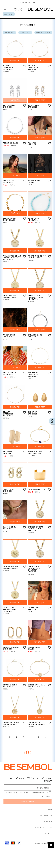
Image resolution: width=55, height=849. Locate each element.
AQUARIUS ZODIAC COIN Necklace (37, 257)
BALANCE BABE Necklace (35, 336)
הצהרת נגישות (47, 821)
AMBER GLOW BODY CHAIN (9, 219)
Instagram (48, 833)
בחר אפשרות (15, 60)
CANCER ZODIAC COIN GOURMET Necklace (35, 529)
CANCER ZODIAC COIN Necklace (11, 567)
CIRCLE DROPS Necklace (10, 686)
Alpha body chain (34, 181)
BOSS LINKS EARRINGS (8, 490)
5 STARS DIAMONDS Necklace (33, 67)
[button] (20, 9)
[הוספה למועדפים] (24, 66)
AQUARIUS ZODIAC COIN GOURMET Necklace (12, 258)
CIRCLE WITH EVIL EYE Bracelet (36, 686)
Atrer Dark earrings (9, 336)
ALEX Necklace (10, 143)
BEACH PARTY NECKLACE (9, 373)
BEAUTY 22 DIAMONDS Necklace (33, 374)
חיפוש (50, 810)
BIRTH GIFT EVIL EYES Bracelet (35, 452)
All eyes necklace (33, 144)
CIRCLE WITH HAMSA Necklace (36, 723)
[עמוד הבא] (45, 737)
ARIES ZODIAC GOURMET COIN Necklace (35, 297)
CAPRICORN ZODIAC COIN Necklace (9, 609)
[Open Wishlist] (15, 9)
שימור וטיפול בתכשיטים (43, 827)
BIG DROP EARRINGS (32, 413)
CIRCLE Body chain (34, 648)
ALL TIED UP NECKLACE (8, 181)
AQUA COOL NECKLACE (33, 219)
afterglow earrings (9, 106)
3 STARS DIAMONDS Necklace (8, 67)
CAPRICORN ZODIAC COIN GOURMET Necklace (34, 569)
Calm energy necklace (9, 528)
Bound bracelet (36, 489)
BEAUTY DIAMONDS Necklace (8, 414)
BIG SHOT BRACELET (8, 452)
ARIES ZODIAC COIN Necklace (10, 296)
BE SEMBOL (40, 843)
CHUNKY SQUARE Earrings (11, 648)
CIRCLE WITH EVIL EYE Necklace (11, 723)
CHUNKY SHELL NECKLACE (35, 608)
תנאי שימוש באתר (45, 815)
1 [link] (9, 737)
